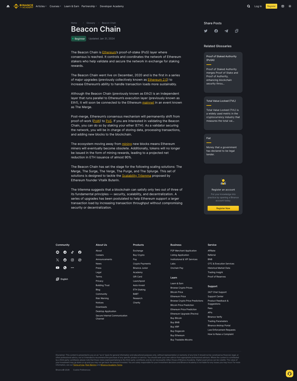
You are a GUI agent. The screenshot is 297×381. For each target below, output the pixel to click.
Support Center (215, 296)
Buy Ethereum (177, 335)
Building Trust (103, 285)
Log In (258, 6)
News (98, 263)
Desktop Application (106, 311)
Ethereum (109, 52)
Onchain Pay (176, 268)
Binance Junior (140, 268)
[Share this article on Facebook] (216, 31)
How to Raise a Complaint (221, 334)
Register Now (223, 208)
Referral (212, 255)
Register (271, 6)
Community (101, 294)
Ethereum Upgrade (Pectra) (184, 313)
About (99, 250)
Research (137, 298)
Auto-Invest (139, 285)
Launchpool (139, 281)
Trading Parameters (218, 321)
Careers (100, 255)
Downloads (101, 307)
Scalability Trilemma (136, 176)
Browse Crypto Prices (181, 287)
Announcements (104, 259)
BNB (210, 259)
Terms (99, 276)
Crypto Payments (142, 263)
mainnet (148, 102)
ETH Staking (139, 289)
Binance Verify (215, 316)
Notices (99, 302)
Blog (98, 289)
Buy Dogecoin (177, 331)
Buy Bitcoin (176, 318)
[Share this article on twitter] (206, 31)
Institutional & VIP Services (183, 259)
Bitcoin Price (176, 292)
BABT (136, 294)
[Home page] (23, 6)
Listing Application (179, 255)
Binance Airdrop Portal (219, 325)
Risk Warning (102, 298)
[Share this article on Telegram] (226, 31)
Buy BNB (174, 322)
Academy (138, 272)
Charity (136, 302)
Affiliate (211, 250)
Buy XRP (174, 326)
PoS (109, 121)
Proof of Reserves (217, 276)
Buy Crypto (138, 255)
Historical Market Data (219, 268)
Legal (98, 272)
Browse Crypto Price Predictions (186, 300)
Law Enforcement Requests (221, 329)
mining (127, 144)
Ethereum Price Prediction (183, 309)
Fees (210, 308)
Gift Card (137, 276)
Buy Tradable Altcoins (181, 339)
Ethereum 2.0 (157, 79)
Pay (135, 259)
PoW (96, 121)
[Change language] (282, 6)
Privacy (99, 281)
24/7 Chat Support (217, 292)
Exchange (138, 250)
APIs (210, 312)
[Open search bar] (247, 6)
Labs (172, 263)
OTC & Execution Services (221, 263)
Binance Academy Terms (111, 365)
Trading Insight (215, 272)
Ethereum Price (178, 296)
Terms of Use (78, 365)
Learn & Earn (176, 283)
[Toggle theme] (289, 6)
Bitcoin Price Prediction (182, 305)
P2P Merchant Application (183, 250)
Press (98, 268)
